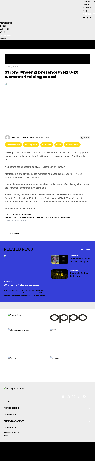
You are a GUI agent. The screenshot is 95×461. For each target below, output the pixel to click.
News (15, 67)
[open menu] (2, 20)
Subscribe (14, 233)
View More (86, 249)
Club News (46, 145)
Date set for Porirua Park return (79, 274)
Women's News (72, 145)
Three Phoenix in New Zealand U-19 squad (80, 260)
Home (7, 67)
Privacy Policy (25, 224)
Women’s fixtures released (22, 285)
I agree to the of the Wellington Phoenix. (31, 224)
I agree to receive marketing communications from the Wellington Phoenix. (40, 227)
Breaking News (31, 145)
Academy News (13, 145)
